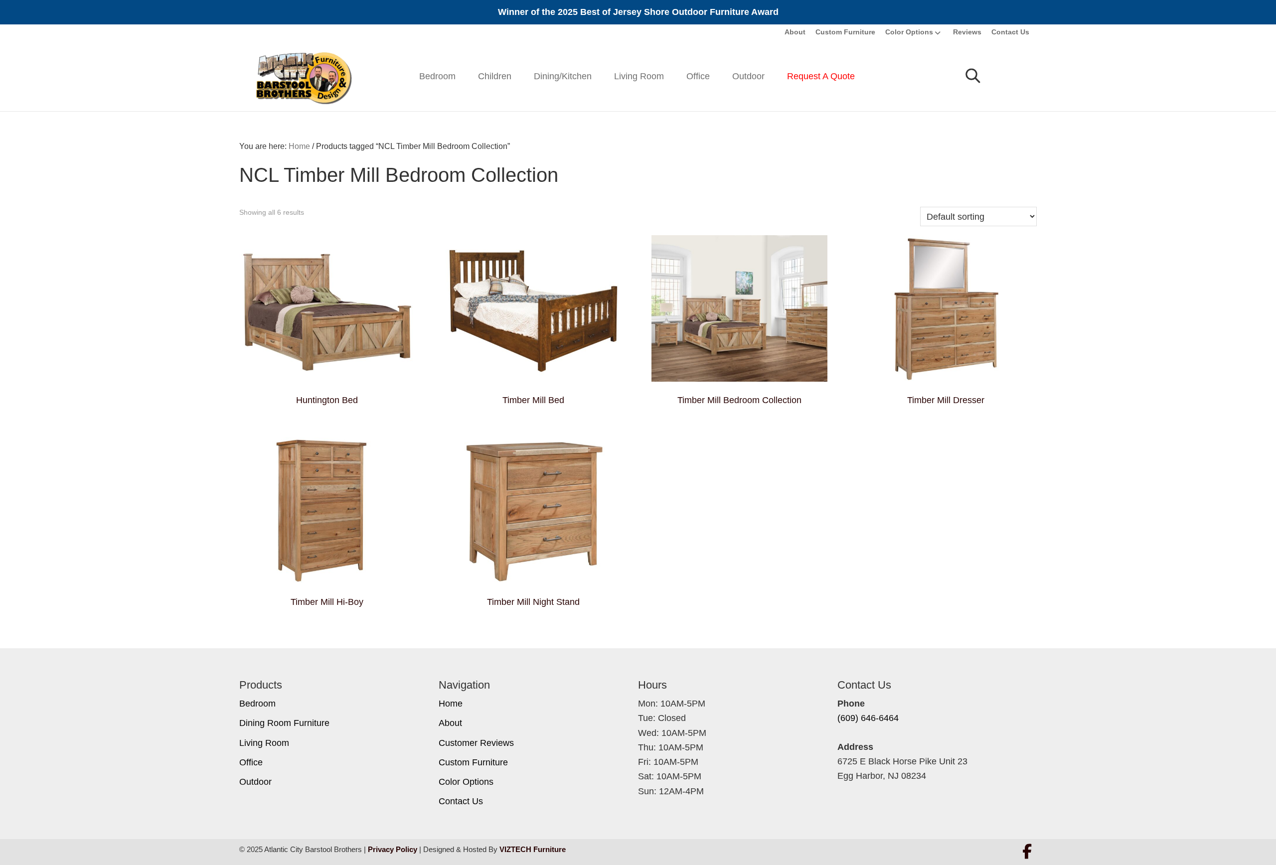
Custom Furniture (845, 32)
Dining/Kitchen (563, 76)
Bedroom (437, 76)
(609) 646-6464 (868, 718)
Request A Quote (821, 76)
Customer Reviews (476, 743)
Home (451, 704)
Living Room (639, 76)
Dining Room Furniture (284, 723)
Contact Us (1010, 32)
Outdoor (748, 76)
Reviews (967, 32)
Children (494, 76)
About (795, 32)
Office (698, 76)
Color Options (909, 32)
